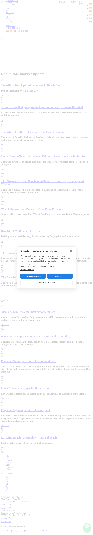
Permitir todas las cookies (33, 276)
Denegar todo (60, 276)
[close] (71, 251)
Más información (27, 269)
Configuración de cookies (46, 282)
